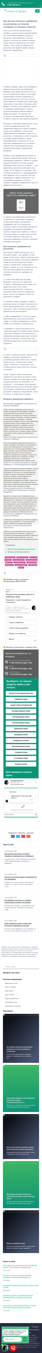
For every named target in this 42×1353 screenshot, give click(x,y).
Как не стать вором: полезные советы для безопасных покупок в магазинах (20, 1148)
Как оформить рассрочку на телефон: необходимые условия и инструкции (18, 901)
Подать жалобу (10, 987)
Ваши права (9, 991)
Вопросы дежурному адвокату (17, 552)
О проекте (35, 1327)
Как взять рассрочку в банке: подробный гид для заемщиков (20, 878)
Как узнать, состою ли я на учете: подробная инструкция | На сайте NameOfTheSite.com (17, 1276)
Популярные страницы (13, 1006)
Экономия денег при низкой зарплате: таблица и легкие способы (21, 1286)
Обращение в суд (11, 983)
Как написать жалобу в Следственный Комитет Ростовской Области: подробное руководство (18, 1296)
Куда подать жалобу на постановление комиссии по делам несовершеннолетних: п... (21, 1100)
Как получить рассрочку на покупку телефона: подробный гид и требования (19, 855)
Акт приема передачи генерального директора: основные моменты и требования (19, 1049)
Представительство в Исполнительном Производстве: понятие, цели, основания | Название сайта (20, 1266)
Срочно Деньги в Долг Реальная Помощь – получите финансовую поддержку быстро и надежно (20, 1306)
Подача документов (12, 998)
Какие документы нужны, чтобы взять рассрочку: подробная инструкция (18, 924)
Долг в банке (9, 994)
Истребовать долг (11, 1002)
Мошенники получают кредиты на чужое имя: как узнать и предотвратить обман (21, 1196)
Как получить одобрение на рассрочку (20, 549)
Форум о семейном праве (16, 1243)
